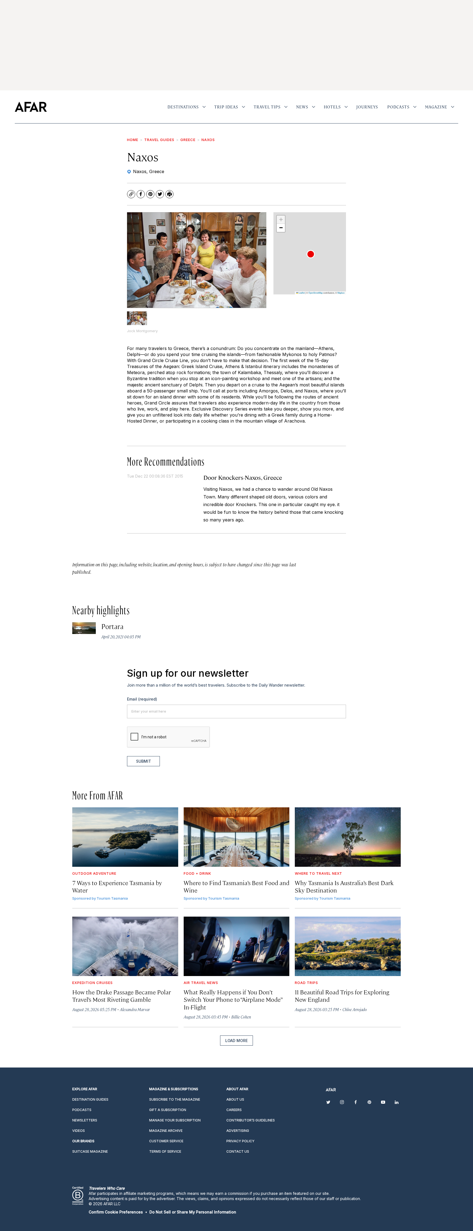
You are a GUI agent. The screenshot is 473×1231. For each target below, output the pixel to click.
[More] (204, 107)
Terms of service (165, 1151)
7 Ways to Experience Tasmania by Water (117, 886)
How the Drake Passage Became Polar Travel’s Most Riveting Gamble (121, 995)
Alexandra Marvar (135, 1009)
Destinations (183, 106)
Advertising (237, 1131)
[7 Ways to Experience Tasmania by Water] (125, 837)
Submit (143, 761)
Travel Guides (159, 139)
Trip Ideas (226, 106)
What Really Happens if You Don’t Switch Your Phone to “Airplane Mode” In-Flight (233, 999)
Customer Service (166, 1141)
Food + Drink (197, 873)
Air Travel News (201, 982)
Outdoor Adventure (94, 873)
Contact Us (237, 1151)
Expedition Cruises (92, 982)
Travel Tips (267, 106)
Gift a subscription (167, 1110)
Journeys (367, 106)
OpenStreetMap (315, 292)
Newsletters (84, 1120)
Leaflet (301, 292)
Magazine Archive (166, 1131)
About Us (235, 1099)
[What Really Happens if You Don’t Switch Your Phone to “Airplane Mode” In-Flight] (237, 946)
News (302, 106)
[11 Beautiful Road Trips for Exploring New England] (348, 946)
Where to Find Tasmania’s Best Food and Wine (236, 886)
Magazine (436, 106)
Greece (187, 139)
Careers (234, 1110)
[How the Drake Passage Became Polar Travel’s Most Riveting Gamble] (125, 946)
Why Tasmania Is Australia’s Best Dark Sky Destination (344, 886)
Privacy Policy (240, 1141)
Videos (78, 1131)
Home (132, 139)
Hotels (332, 106)
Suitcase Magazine (90, 1151)
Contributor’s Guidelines (250, 1120)
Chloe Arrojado (354, 1009)
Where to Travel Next (318, 873)
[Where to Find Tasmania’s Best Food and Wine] (237, 837)
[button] (311, 254)
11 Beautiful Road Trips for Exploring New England (342, 995)
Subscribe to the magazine (174, 1099)
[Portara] (84, 628)
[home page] (31, 107)
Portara (112, 626)
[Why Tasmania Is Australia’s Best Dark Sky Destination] (348, 837)
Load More (236, 1040)
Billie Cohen (241, 1016)
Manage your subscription (175, 1120)
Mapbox (341, 292)
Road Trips (306, 982)
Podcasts (398, 106)
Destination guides (90, 1099)
